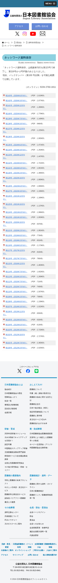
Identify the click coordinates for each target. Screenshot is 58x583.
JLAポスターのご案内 (13, 524)
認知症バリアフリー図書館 (15, 498)
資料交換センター (12, 512)
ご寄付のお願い (39, 550)
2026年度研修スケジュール (15, 434)
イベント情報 (29, 545)
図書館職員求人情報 (50, 545)
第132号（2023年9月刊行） (16, 163)
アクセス (19, 26)
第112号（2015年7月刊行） (16, 282)
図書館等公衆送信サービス (15, 494)
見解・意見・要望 (6, 545)
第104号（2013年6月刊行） (16, 325)
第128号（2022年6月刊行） (16, 186)
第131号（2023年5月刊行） (16, 168)
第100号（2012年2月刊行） (16, 348)
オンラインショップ (23, 550)
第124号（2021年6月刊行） (16, 212)
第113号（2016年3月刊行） (16, 277)
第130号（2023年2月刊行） (16, 173)
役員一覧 (8, 401)
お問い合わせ (41, 26)
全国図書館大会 (39, 545)
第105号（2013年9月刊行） (16, 320)
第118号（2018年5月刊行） (16, 245)
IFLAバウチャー (11, 520)
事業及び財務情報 (12, 405)
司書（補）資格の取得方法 (40, 393)
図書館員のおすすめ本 (38, 423)
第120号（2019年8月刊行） (16, 235)
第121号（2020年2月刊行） (16, 230)
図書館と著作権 (36, 416)
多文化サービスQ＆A (38, 419)
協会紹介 (8, 389)
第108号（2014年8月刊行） (16, 302)
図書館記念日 (35, 404)
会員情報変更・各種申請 (39, 528)
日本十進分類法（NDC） (39, 408)
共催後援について (12, 516)
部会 (31, 516)
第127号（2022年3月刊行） (16, 191)
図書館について (36, 389)
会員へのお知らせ (37, 524)
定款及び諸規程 (11, 409)
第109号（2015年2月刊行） (16, 297)
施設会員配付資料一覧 (38, 531)
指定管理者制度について (39, 412)
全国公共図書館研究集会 (14, 463)
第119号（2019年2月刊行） (16, 240)
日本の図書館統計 (37, 491)
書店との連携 (10, 502)
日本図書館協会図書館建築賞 (41, 434)
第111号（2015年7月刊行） (16, 287)
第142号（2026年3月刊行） (16, 101)
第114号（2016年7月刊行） (16, 272)
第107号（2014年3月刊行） (16, 307)
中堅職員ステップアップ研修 (16, 448)
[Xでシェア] (19, 371)
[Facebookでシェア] (28, 371)
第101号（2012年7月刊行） (16, 343)
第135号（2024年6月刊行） (16, 145)
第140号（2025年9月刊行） (16, 114)
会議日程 (8, 413)
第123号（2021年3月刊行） (16, 217)
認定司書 (8, 444)
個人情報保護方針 (50, 555)
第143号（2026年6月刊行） (16, 96)
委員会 (32, 520)
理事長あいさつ (11, 397)
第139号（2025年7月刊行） (16, 119)
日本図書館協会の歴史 (13, 393)
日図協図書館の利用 (19, 545)
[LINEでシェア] (36, 371)
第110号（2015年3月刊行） (16, 292)
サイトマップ (18, 555)
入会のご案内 (51, 550)
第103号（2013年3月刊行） (16, 330)
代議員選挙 (34, 535)
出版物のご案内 (7, 550)
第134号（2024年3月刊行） (16, 150)
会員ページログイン (37, 512)
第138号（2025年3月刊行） (16, 124)
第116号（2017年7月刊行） (16, 259)
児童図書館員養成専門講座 (15, 452)
